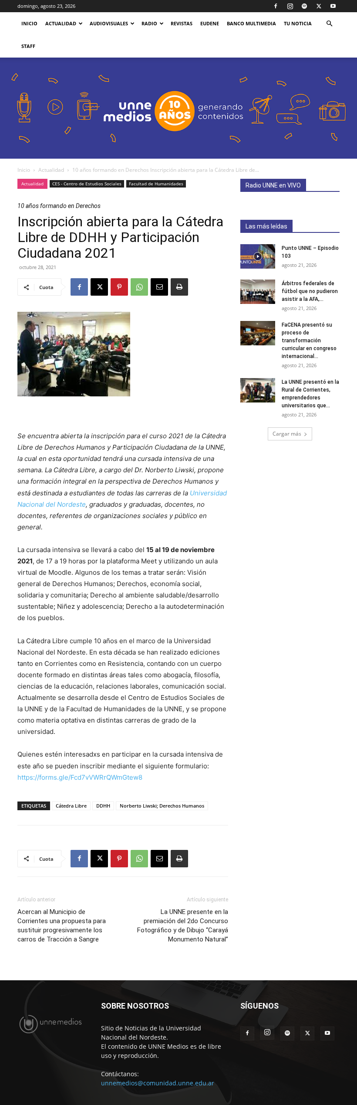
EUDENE (209, 23)
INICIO (29, 23)
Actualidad (60, 23)
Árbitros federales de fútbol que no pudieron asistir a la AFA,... (310, 291)
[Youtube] (333, 6)
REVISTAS (181, 23)
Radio (149, 23)
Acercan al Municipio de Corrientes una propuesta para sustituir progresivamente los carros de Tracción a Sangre (61, 925)
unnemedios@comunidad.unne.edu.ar (157, 1083)
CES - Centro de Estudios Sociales (86, 184)
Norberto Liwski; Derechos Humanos (162, 805)
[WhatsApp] (139, 287)
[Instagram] (289, 6)
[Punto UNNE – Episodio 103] (257, 256)
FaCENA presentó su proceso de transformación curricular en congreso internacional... (309, 340)
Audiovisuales (109, 23)
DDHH (103, 805)
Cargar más (287, 433)
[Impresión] (179, 287)
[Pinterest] (119, 287)
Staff (28, 46)
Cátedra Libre (71, 805)
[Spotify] (304, 6)
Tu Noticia (298, 23)
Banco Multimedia (251, 23)
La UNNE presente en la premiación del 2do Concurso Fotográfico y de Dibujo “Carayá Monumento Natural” (182, 925)
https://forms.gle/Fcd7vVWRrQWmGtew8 (79, 777)
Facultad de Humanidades (156, 184)
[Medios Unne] (178, 108)
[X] (318, 6)
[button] (329, 24)
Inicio (23, 170)
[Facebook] (275, 6)
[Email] (159, 287)
